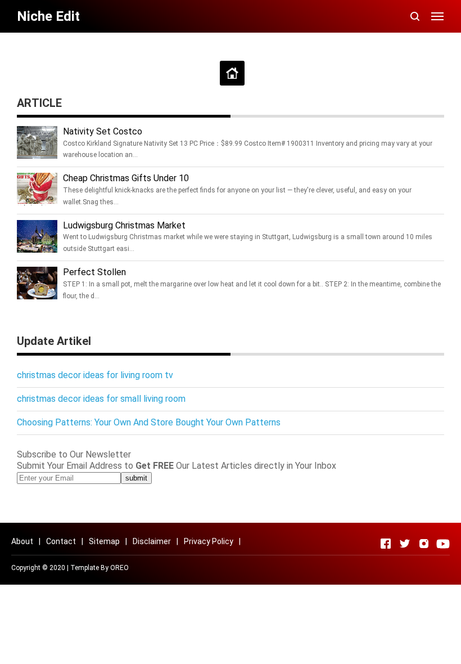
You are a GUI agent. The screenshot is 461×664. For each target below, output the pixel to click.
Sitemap (104, 541)
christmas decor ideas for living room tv (95, 375)
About (22, 541)
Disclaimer (152, 541)
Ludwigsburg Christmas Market (124, 225)
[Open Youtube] (443, 543)
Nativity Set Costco (102, 131)
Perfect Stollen (94, 272)
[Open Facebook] (385, 543)
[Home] (232, 73)
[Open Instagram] (424, 543)
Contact (61, 541)
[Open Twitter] (405, 543)
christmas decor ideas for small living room (101, 398)
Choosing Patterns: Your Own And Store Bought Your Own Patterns (149, 422)
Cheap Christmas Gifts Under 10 (126, 178)
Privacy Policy (208, 541)
